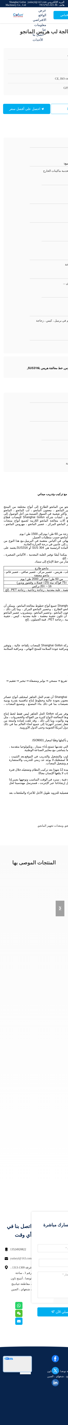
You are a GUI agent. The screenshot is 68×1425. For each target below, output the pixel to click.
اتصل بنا (38, 35)
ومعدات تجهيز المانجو (50, 825)
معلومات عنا (40, 27)
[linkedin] (55, 1382)
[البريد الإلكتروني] (23, 1323)
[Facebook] (55, 1358)
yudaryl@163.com (21, 1258)
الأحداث (38, 40)
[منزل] (18, 15)
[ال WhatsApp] (23, 1308)
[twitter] (55, 1370)
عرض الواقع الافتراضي (39, 15)
